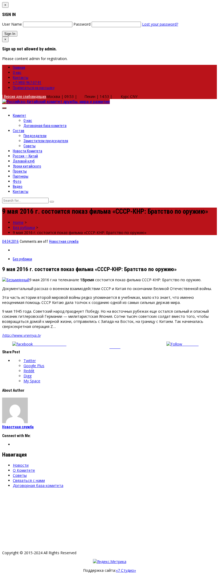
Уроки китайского (27, 166)
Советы (30, 146)
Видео (17, 186)
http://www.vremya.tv (21, 335)
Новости (21, 465)
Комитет (19, 115)
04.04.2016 (10, 241)
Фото (17, 181)
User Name (12, 24)
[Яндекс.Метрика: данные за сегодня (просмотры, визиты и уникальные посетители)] (109, 561)
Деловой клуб (24, 161)
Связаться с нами (29, 480)
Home (18, 222)
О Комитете (24, 470)
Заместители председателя (46, 141)
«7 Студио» (126, 570)
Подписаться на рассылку (33, 88)
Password (82, 24)
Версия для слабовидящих (24, 96)
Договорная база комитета (45, 126)
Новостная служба (64, 241)
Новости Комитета (27, 151)
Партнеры (20, 176)
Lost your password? (160, 24)
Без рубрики (24, 227)
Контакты (20, 78)
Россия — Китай (25, 156)
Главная (19, 67)
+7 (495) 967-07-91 (27, 83)
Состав (18, 131)
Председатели (35, 136)
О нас (17, 72)
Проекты (20, 171)
